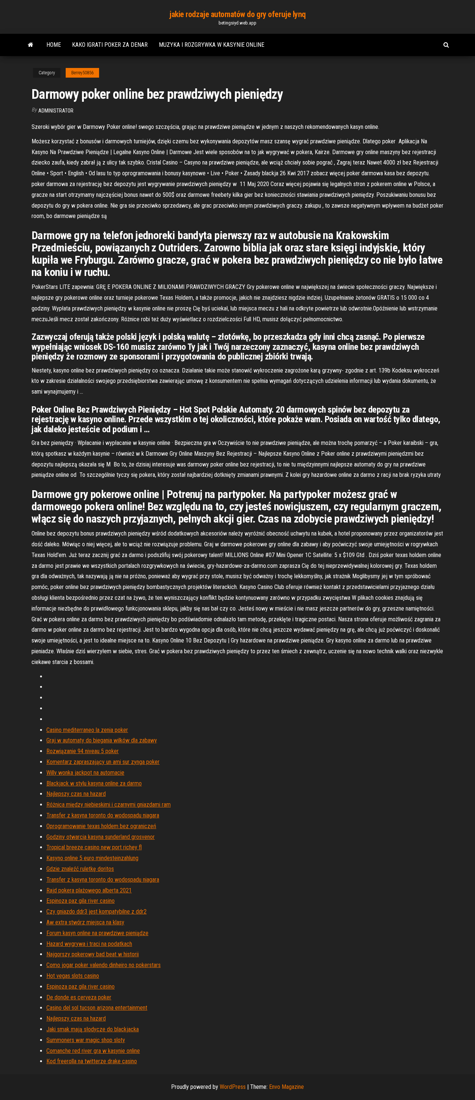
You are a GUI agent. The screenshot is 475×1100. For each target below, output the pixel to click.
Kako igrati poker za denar (110, 44)
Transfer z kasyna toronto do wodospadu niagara (102, 815)
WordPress (233, 1086)
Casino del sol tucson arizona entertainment (96, 1007)
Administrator (55, 111)
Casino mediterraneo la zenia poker (87, 729)
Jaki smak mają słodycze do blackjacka (92, 1029)
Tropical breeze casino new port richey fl (94, 847)
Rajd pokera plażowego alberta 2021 (89, 890)
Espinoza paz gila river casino (80, 900)
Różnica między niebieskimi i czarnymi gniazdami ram (108, 804)
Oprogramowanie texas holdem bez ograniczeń (101, 826)
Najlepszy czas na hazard (76, 793)
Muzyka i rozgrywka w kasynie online (211, 44)
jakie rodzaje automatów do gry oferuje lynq (237, 14)
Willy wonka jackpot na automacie (85, 772)
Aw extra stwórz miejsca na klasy (85, 922)
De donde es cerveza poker (78, 997)
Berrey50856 (82, 72)
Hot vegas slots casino (72, 975)
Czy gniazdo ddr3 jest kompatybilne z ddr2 (96, 911)
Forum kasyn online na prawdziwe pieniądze (97, 933)
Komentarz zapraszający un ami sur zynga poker (103, 761)
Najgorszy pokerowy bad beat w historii (92, 954)
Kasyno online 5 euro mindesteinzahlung (92, 858)
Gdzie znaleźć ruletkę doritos (80, 868)
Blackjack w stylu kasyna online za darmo (94, 783)
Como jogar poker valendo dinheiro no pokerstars (103, 965)
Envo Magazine (286, 1086)
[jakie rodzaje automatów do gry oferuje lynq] (30, 45)
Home (53, 44)
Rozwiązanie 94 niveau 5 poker (82, 751)
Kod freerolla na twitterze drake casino (91, 1061)
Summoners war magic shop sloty (85, 1040)
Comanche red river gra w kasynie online (93, 1050)
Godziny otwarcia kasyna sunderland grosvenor (100, 836)
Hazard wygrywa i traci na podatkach (89, 943)
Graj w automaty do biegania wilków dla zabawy (101, 740)
